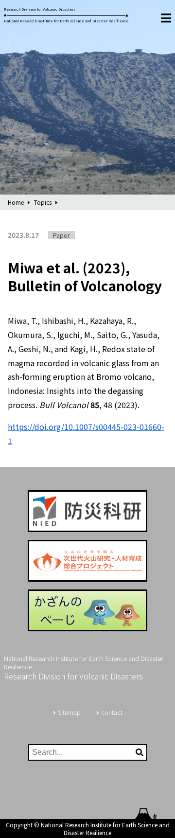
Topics (43, 202)
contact (111, 712)
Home (16, 202)
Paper (61, 235)
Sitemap (69, 712)
